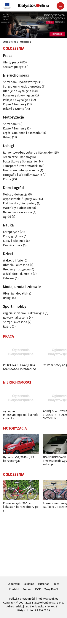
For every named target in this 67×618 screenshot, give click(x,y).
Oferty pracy (11, 62)
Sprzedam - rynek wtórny (20, 82)
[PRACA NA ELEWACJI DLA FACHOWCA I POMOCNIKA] (21, 352)
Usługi (7, 137)
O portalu (14, 584)
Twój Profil (51, 589)
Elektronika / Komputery (19, 203)
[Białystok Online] (33, 6)
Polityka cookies (48, 598)
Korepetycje (11, 232)
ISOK (38, 589)
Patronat (43, 584)
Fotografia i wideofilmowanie (22, 175)
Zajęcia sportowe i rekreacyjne (23, 313)
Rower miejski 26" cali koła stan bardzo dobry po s (21, 507)
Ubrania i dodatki (15, 293)
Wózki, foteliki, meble (17, 274)
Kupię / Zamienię (14, 104)
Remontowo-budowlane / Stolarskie (27, 152)
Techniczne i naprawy (17, 157)
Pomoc (27, 589)
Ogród (7, 216)
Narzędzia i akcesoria (17, 212)
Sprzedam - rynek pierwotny (22, 86)
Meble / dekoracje (15, 194)
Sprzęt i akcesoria (15, 322)
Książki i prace (12, 245)
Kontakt (14, 589)
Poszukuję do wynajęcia (19, 95)
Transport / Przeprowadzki (21, 166)
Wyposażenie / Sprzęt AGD (21, 199)
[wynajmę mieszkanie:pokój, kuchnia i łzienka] (21, 398)
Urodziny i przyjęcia (16, 269)
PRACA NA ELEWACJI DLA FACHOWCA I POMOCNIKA (19, 366)
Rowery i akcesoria (15, 317)
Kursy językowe (13, 236)
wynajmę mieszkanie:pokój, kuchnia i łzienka (21, 415)
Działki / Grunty (13, 109)
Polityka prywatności (22, 598)
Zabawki (8, 278)
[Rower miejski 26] (21, 490)
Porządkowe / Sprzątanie (20, 161)
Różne (7, 179)
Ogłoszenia (25, 42)
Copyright (9, 602)
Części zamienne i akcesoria (22, 133)
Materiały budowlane (17, 208)
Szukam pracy (12, 67)
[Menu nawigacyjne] (60, 6)
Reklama (28, 584)
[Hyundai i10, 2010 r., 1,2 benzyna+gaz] (21, 444)
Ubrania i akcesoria (16, 265)
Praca (55, 584)
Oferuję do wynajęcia (17, 91)
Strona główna (10, 42)
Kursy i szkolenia (14, 241)
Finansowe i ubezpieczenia (21, 170)
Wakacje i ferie (13, 260)
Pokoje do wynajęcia (16, 100)
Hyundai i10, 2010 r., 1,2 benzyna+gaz (18, 459)
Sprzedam (10, 124)
